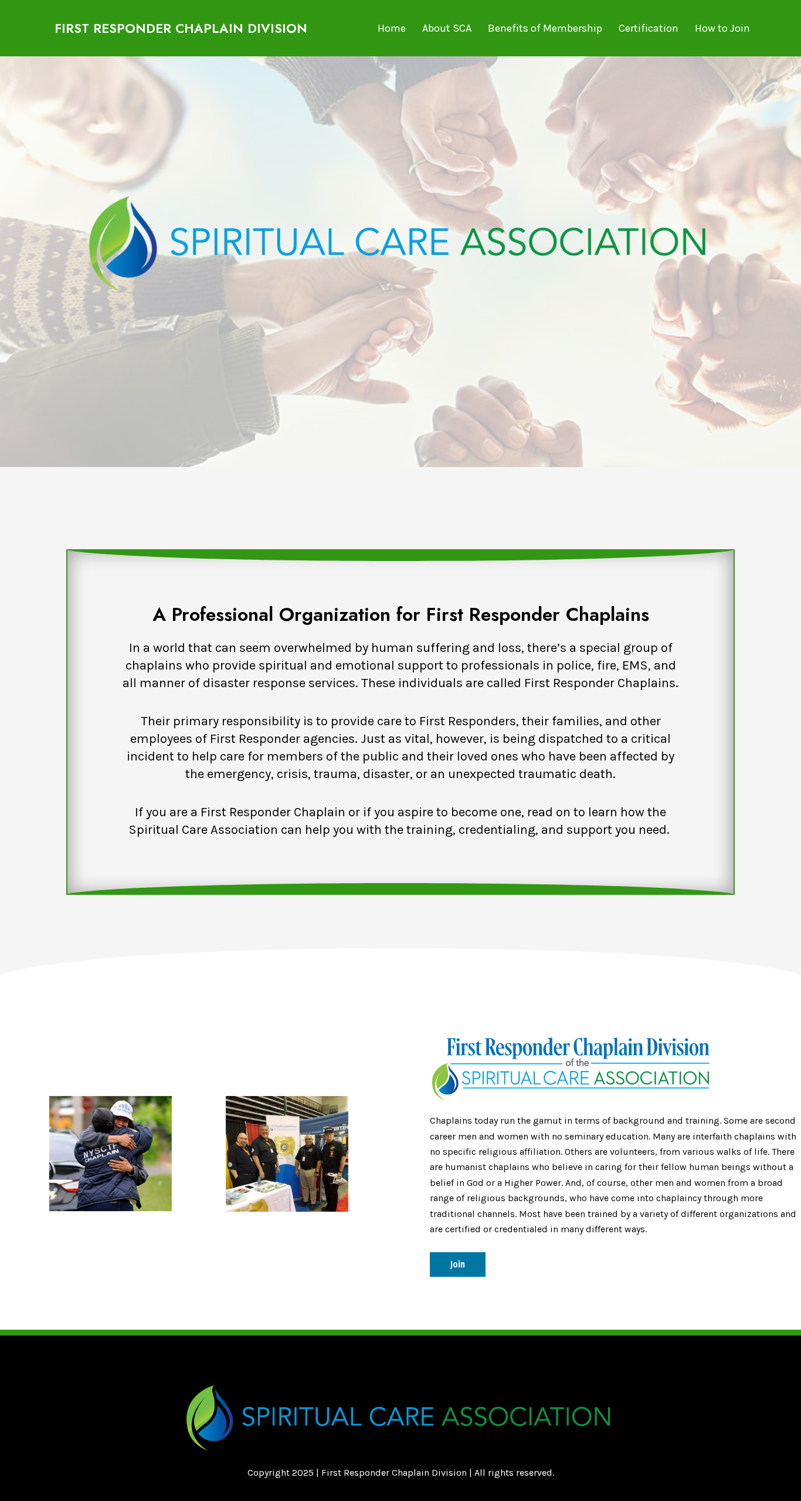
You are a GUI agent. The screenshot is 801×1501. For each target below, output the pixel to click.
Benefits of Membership (545, 28)
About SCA (446, 28)
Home (392, 28)
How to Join (722, 28)
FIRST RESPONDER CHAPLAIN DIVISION (181, 28)
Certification (648, 28)
